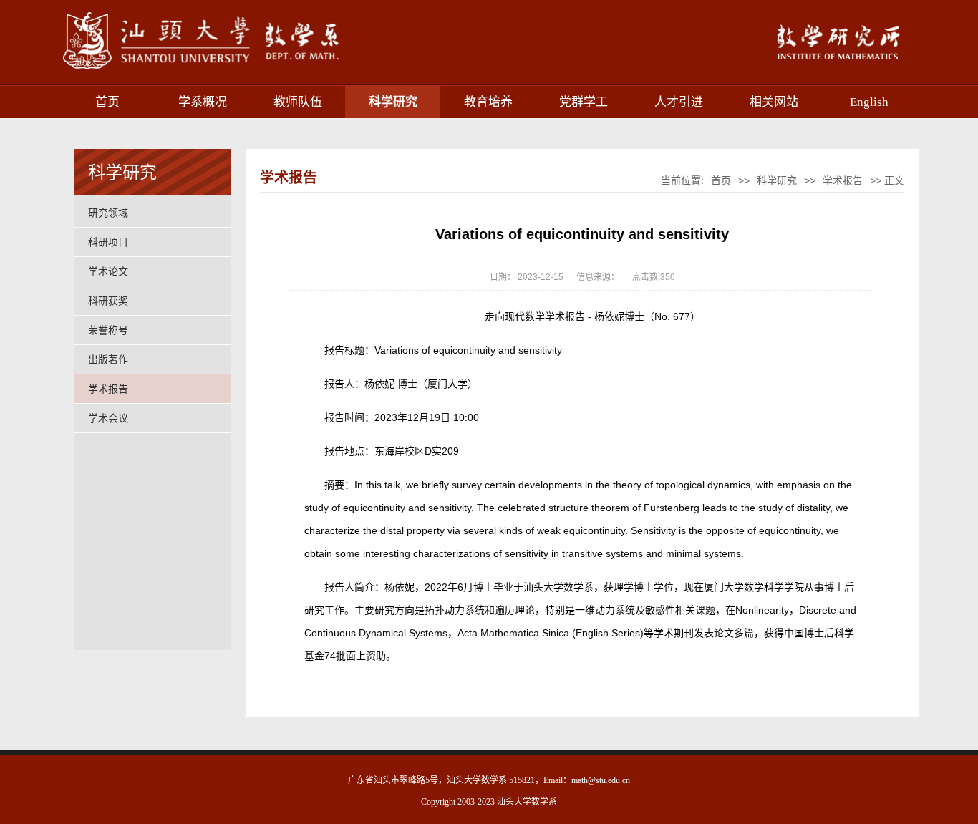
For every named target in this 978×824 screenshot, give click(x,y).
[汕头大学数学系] (223, 70)
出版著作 (108, 359)
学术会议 (108, 418)
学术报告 (108, 388)
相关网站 (774, 102)
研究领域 (108, 212)
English (869, 102)
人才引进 (678, 102)
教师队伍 (297, 102)
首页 (107, 102)
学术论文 (108, 271)
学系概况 (202, 102)
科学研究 (393, 102)
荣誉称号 (108, 330)
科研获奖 (108, 300)
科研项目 (108, 242)
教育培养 (488, 102)
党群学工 (583, 102)
